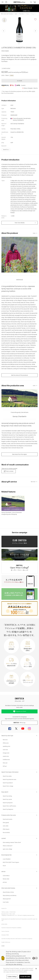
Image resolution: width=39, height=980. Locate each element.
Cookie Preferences (5, 942)
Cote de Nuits (27, 118)
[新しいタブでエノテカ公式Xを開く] (16, 728)
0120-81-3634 (12, 912)
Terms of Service (5, 931)
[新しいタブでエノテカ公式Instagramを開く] (29, 728)
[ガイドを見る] (6, 2)
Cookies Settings (12, 976)
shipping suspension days (28, 915)
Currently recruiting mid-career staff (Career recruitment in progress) (16, 938)
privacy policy (4, 924)
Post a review (9, 471)
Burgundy (33, 13)
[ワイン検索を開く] (31, 2)
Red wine (21, 13)
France (27, 13)
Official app (22, 722)
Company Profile (5, 935)
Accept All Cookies (25, 976)
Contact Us (3, 908)
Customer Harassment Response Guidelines (11, 927)
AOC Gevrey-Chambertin (17, 123)
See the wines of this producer (19, 375)
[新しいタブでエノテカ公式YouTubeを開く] (22, 728)
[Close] (36, 969)
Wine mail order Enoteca (7, 13)
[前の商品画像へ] (3, 31)
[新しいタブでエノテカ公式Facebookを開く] (9, 728)
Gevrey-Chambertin (18, 120)
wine (16, 13)
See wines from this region (19, 454)
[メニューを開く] (2, 2)
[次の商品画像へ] (35, 31)
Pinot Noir (15, 129)
